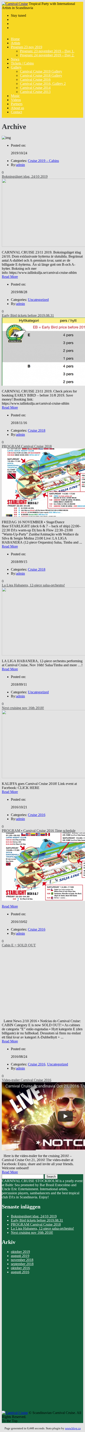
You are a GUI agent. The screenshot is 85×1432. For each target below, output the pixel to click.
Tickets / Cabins (22, 63)
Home (15, 39)
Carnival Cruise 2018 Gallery (41, 75)
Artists (15, 43)
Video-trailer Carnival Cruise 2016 (26, 1080)
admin (20, 165)
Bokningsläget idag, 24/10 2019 (25, 176)
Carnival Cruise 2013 (35, 92)
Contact (16, 112)
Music (15, 96)
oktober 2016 (20, 1268)
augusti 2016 (20, 1272)
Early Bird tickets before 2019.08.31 (28, 315)
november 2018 (22, 1260)
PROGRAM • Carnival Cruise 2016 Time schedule (38, 830)
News (15, 59)
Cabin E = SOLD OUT (19, 945)
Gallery (16, 67)
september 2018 (22, 1264)
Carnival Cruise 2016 (35, 79)
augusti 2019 (20, 1256)
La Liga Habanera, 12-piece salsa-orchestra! (33, 585)
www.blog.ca (73, 1428)
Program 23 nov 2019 (26, 47)
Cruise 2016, (37, 1064)
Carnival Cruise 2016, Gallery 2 (43, 83)
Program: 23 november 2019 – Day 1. (47, 51)
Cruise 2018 (36, 430)
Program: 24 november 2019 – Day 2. (47, 55)
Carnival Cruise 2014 (35, 88)
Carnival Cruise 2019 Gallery (41, 71)
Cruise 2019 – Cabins (43, 161)
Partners (16, 104)
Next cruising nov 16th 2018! (23, 708)
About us (17, 108)
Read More (10, 277)
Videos (16, 100)
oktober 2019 (20, 1252)
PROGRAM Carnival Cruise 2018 (27, 446)
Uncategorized (38, 300)
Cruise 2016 (36, 815)
